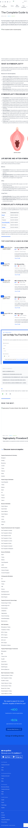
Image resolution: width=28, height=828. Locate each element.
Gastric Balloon (4, 511)
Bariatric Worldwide (5, 503)
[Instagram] (2, 1)
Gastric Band (4, 508)
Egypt (2, 524)
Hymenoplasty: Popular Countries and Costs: (14, 379)
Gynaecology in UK (5, 605)
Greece (3, 497)
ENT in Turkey (4, 632)
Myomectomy (4, 621)
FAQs (2, 770)
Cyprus (2, 500)
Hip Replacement (5, 591)
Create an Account (5, 764)
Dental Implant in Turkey (6, 691)
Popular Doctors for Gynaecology (9, 600)
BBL (2, 653)
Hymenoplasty (4, 608)
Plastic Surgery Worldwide (7, 479)
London (3, 465)
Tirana (2, 468)
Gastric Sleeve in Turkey (6, 683)
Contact (3, 815)
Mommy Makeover (5, 669)
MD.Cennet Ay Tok (20, 280)
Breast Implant (4, 664)
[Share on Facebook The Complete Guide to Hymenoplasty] (6, 394)
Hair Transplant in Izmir (6, 535)
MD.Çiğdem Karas (20, 297)
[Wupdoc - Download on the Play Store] (17, 756)
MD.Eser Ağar (19, 313)
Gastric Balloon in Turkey (6, 693)
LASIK (2, 565)
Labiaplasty (3, 610)
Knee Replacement (5, 594)
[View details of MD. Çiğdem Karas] (9, 302)
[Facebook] (0, 1)
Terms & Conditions (5, 819)
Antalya (2, 460)
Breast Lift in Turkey (5, 688)
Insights (3, 807)
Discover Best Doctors (13, 729)
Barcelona (3, 463)
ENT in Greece (4, 637)
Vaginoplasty (4, 613)
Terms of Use (19, 359)
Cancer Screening (5, 615)
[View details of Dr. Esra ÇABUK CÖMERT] (9, 253)
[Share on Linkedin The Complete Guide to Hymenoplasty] (10, 394)
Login (2, 767)
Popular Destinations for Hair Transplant (10, 527)
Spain (2, 489)
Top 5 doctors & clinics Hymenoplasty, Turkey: (14, 382)
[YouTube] (5, 1)
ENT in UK (3, 640)
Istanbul (3, 476)
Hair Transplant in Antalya (6, 530)
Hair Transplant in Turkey (6, 678)
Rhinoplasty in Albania (6, 645)
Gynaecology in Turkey (6, 602)
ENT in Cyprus (4, 634)
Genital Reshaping (5, 618)
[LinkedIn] (7, 1)
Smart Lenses (4, 567)
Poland (2, 495)
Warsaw (3, 470)
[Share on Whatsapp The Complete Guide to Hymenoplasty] (2, 394)
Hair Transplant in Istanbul (6, 546)
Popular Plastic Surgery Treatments (9, 648)
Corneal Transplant (5, 572)
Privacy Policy (4, 822)
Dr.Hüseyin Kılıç (19, 264)
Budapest (3, 457)
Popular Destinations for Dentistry (9, 455)
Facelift (2, 659)
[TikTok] (9, 1)
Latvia (2, 519)
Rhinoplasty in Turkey (5, 627)
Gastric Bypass (4, 514)
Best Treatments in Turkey (7, 672)
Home (12, 6)
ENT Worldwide (4, 624)
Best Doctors (17, 6)
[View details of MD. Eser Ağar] (9, 319)
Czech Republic (4, 482)
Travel (2, 802)
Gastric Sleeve (4, 506)
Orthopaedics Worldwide (7, 576)
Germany (3, 581)
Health (2, 799)
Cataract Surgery (5, 570)
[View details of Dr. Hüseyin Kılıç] (9, 269)
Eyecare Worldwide (5, 552)
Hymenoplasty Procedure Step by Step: (12, 374)
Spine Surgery (4, 596)
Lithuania (3, 521)
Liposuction (3, 661)
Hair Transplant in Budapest (7, 548)
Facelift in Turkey (5, 680)
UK (2, 492)
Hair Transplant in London (6, 540)
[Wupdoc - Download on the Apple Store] (6, 756)
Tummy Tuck (4, 656)
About (2, 812)
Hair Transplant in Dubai (6, 543)
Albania (2, 487)
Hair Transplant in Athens (6, 533)
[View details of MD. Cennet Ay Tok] (9, 286)
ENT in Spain (4, 642)
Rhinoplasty (3, 651)
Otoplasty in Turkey (5, 629)
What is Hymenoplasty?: (9, 371)
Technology (3, 805)
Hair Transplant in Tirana (6, 538)
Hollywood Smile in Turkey (7, 675)
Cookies (3, 817)
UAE (2, 586)
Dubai (2, 473)
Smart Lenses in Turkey (6, 685)
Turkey (2, 484)
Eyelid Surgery (4, 666)
